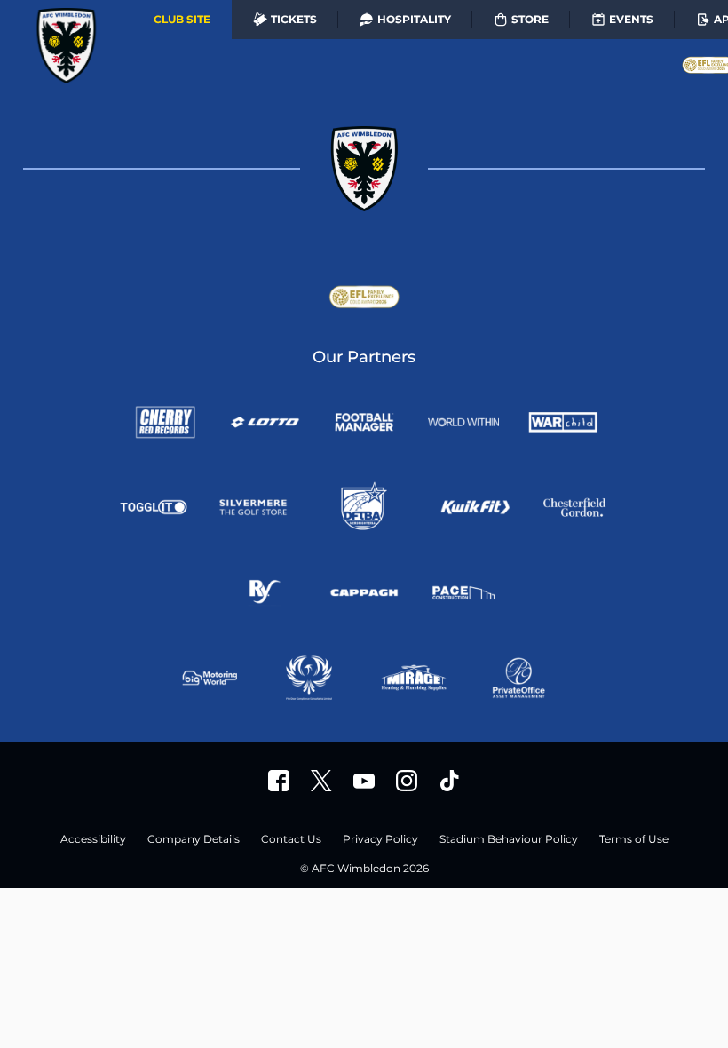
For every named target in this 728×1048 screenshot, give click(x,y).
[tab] (182, 19)
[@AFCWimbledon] (321, 780)
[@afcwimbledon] (449, 780)
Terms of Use (634, 840)
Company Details (193, 840)
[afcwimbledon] (278, 780)
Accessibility (93, 840)
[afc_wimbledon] (406, 780)
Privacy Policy (380, 840)
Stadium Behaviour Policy (508, 840)
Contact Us (291, 840)
